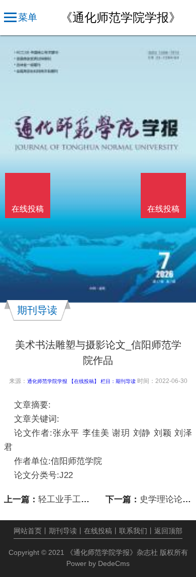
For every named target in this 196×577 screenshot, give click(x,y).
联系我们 (133, 531)
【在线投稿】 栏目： (92, 381)
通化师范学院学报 (47, 381)
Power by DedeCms (98, 563)
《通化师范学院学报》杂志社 (112, 552)
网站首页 (28, 531)
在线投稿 (98, 531)
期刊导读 (126, 381)
